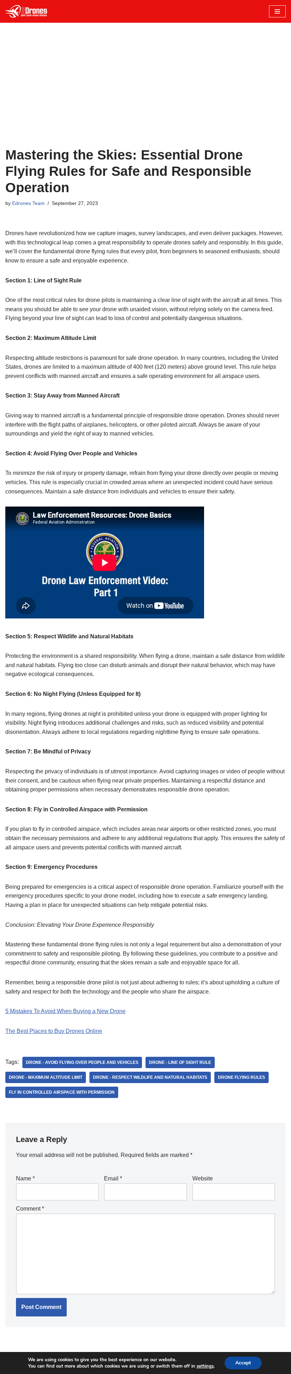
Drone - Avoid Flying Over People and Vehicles (82, 1062)
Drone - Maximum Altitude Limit (45, 1077)
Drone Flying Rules (241, 1077)
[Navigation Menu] (277, 11)
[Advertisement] (145, 94)
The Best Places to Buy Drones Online (53, 1031)
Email (113, 1178)
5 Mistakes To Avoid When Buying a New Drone (65, 1011)
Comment (30, 1209)
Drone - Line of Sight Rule (180, 1062)
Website (202, 1178)
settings (205, 1366)
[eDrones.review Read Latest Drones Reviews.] (26, 11)
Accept (243, 1362)
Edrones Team (28, 203)
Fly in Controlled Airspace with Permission (62, 1092)
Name (25, 1178)
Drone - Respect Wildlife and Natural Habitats (150, 1077)
